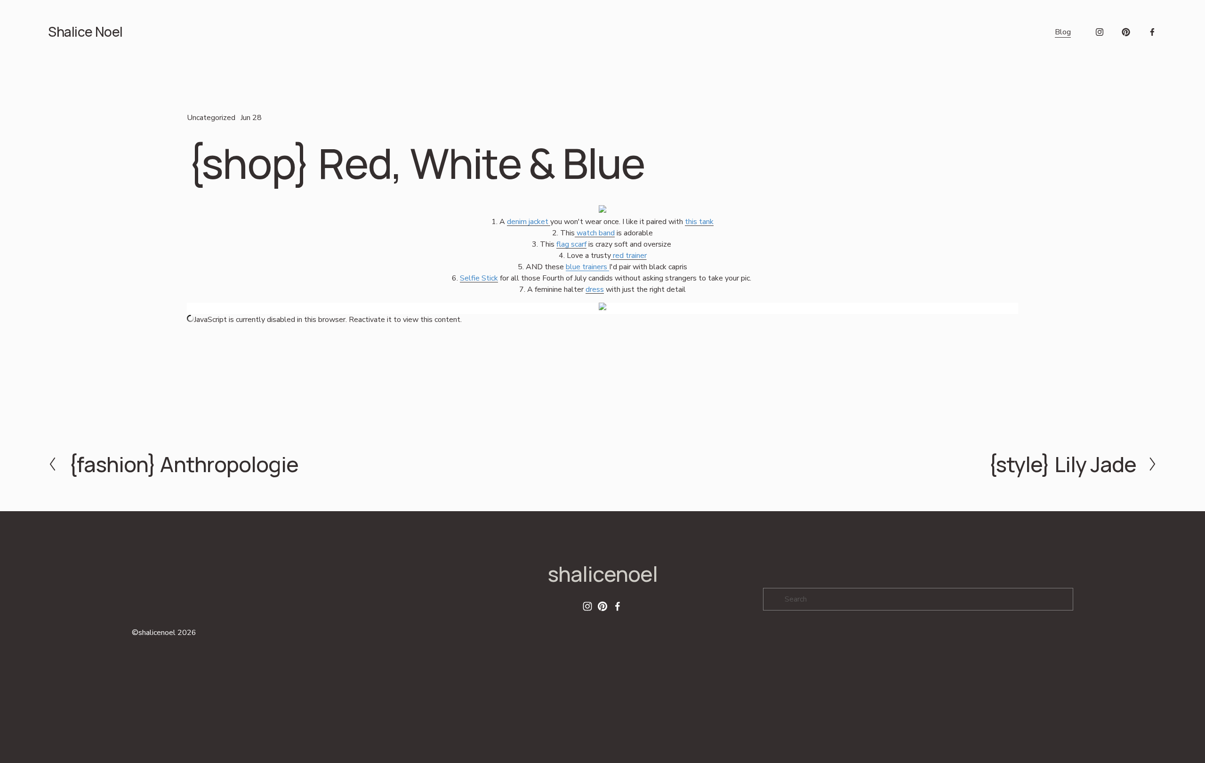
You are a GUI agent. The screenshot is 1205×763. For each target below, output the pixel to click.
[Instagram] (1099, 32)
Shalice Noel (85, 31)
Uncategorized (211, 117)
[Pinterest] (1126, 32)
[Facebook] (1152, 32)
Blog (1063, 32)
